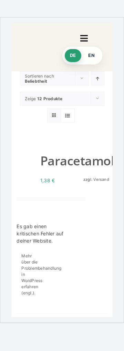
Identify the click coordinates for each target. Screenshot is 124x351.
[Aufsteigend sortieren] (97, 78)
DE (73, 55)
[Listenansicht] (67, 115)
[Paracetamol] (26, 161)
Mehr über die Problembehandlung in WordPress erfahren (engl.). (31, 274)
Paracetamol (77, 160)
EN (91, 55)
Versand (101, 179)
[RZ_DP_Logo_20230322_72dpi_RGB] (37, 45)
